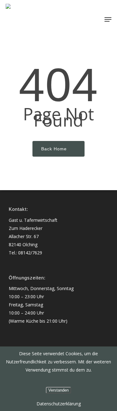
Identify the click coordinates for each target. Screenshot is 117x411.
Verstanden (58, 390)
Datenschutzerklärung (59, 404)
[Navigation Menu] (108, 19)
